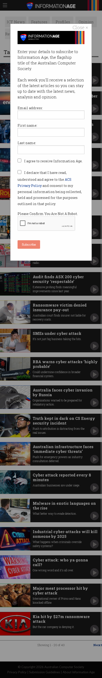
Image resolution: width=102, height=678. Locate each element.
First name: (27, 125)
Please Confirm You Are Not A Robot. (48, 213)
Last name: (27, 143)
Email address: (30, 108)
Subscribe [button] (29, 244)
